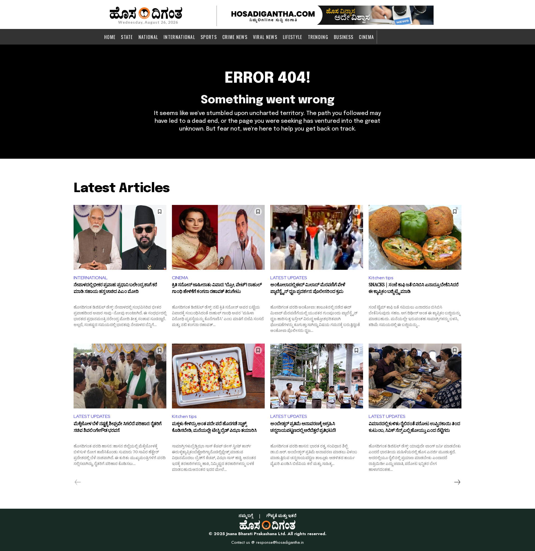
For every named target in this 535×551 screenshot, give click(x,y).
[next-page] (457, 482)
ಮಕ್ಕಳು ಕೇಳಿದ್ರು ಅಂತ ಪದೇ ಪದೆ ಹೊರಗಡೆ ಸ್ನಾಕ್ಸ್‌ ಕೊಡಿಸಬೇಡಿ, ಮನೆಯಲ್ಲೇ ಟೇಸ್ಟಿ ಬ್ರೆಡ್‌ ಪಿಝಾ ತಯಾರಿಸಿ (214, 428)
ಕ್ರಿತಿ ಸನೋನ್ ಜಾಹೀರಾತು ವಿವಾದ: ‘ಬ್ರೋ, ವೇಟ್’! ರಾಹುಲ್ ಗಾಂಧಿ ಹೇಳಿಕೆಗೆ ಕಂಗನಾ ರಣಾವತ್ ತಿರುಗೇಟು (217, 289)
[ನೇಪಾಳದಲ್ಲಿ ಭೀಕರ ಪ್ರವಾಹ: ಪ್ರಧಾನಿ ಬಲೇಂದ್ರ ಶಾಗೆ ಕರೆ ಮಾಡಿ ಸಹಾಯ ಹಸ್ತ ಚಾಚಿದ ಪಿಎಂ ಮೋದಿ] (120, 237)
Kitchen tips (381, 278)
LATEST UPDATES (288, 278)
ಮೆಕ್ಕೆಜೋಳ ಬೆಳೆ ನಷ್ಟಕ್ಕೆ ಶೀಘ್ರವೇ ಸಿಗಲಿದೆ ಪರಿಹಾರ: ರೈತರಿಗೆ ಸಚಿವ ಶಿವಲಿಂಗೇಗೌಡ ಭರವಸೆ (117, 428)
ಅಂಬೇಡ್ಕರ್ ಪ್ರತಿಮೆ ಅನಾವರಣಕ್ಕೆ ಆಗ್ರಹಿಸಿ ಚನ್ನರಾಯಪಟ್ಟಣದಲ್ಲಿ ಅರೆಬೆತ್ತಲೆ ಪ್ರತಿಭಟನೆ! (303, 428)
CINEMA (180, 278)
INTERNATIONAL (91, 278)
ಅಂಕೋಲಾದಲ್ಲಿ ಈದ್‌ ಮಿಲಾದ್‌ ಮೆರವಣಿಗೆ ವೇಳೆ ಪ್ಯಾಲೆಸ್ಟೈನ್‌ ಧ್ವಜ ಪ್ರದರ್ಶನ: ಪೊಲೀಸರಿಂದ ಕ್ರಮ (307, 289)
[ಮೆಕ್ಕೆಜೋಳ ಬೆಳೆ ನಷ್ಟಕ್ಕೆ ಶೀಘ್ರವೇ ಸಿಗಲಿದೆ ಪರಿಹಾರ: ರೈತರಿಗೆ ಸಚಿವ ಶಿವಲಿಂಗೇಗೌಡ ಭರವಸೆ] (120, 376)
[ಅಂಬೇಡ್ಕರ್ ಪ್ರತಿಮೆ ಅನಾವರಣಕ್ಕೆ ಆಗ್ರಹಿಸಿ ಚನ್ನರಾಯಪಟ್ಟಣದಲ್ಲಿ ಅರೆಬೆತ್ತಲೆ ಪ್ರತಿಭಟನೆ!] (316, 376)
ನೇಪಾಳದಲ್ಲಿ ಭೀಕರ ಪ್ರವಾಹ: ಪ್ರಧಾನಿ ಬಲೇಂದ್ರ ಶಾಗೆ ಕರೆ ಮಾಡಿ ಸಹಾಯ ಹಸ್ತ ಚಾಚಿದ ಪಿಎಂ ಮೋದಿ (115, 289)
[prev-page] (78, 482)
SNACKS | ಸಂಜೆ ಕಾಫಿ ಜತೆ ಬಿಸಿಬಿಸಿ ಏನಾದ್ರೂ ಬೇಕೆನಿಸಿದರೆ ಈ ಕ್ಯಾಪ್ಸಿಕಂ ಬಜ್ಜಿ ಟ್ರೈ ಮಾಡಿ (413, 289)
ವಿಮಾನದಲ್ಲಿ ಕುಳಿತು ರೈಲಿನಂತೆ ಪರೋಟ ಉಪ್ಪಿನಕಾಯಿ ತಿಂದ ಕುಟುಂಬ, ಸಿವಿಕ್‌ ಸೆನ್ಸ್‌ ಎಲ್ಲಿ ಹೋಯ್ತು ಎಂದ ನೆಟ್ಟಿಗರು (414, 428)
